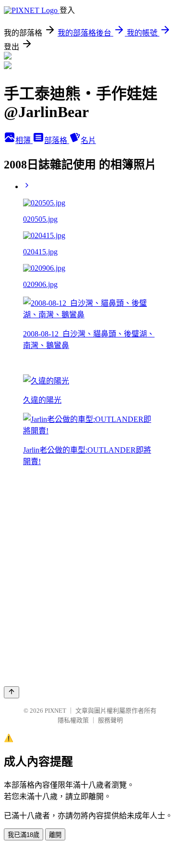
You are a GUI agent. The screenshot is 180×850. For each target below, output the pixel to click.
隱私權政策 (73, 720)
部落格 (56, 140)
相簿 (24, 140)
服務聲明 (110, 720)
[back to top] (11, 692)
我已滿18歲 (23, 834)
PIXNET (55, 710)
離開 (55, 834)
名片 (88, 140)
